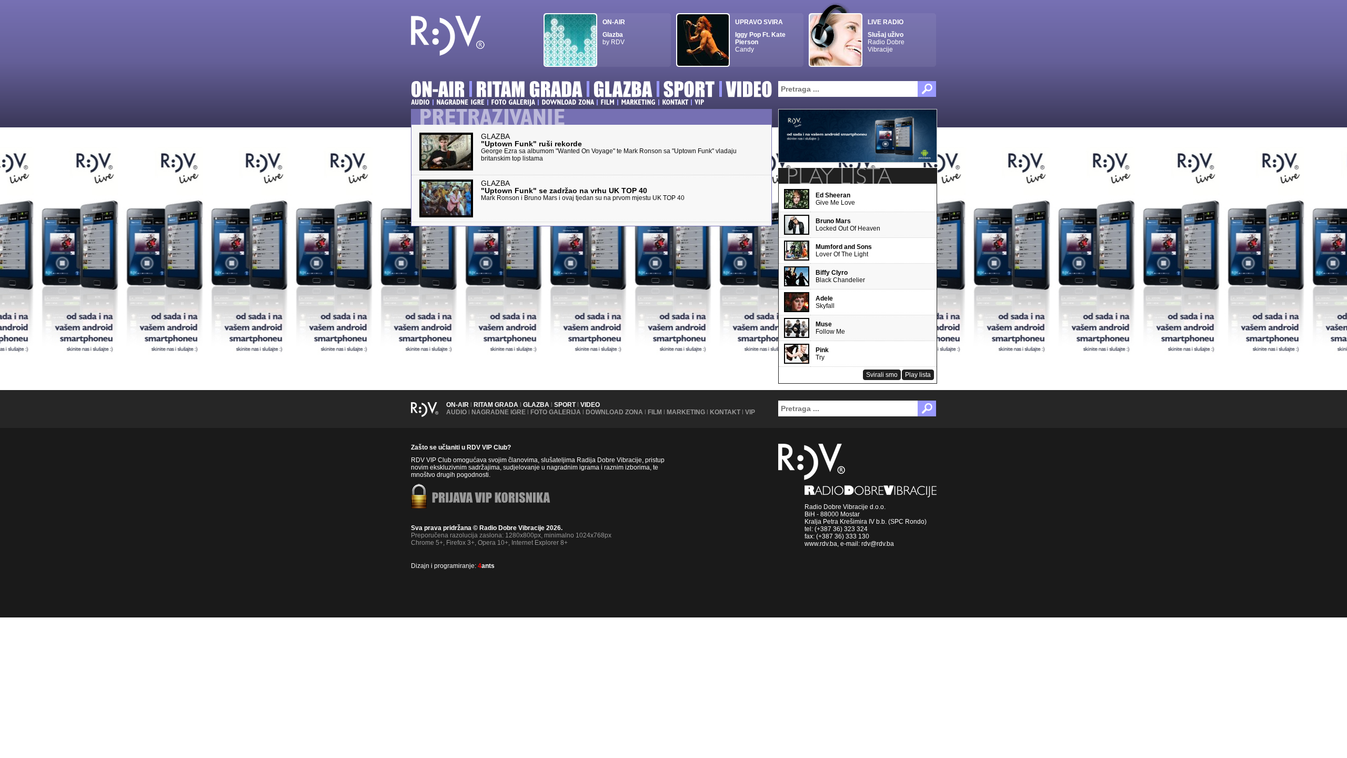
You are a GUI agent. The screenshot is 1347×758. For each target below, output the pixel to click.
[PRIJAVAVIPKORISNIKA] (491, 498)
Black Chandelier (840, 276)
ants (486, 566)
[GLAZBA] (623, 91)
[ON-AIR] (438, 91)
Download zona (614, 412)
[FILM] (607, 102)
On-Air (457, 404)
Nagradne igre (498, 412)
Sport (565, 404)
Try (822, 353)
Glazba (536, 404)
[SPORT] (689, 91)
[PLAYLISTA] (838, 175)
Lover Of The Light (844, 250)
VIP (750, 412)
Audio (456, 412)
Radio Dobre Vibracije (886, 35)
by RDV (613, 32)
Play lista (918, 374)
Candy (760, 35)
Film (655, 412)
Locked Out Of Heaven (848, 224)
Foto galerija (555, 412)
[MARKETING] (638, 102)
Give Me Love (835, 199)
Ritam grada (496, 404)
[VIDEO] (749, 91)
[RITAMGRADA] (529, 91)
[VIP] (699, 102)
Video (590, 404)
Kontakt (725, 412)
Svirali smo (882, 374)
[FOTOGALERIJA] (513, 102)
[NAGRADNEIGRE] (460, 102)
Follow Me (830, 328)
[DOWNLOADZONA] (567, 102)
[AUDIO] (420, 102)
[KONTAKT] (675, 102)
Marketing (686, 412)
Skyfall (825, 302)
